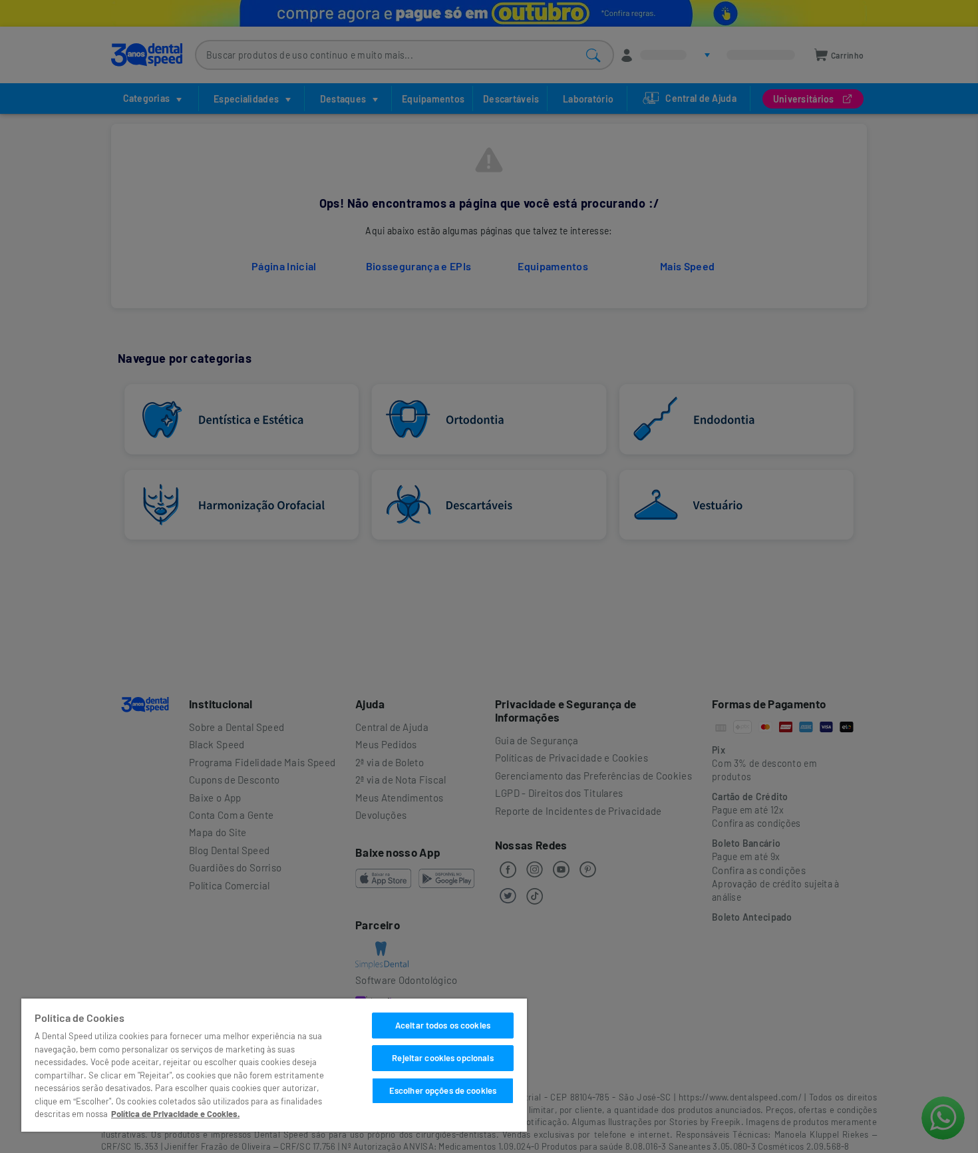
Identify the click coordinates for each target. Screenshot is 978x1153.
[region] (274, 1065)
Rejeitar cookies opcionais (442, 1057)
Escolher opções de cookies (442, 1090)
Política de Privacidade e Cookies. (175, 1113)
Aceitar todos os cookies (442, 1025)
